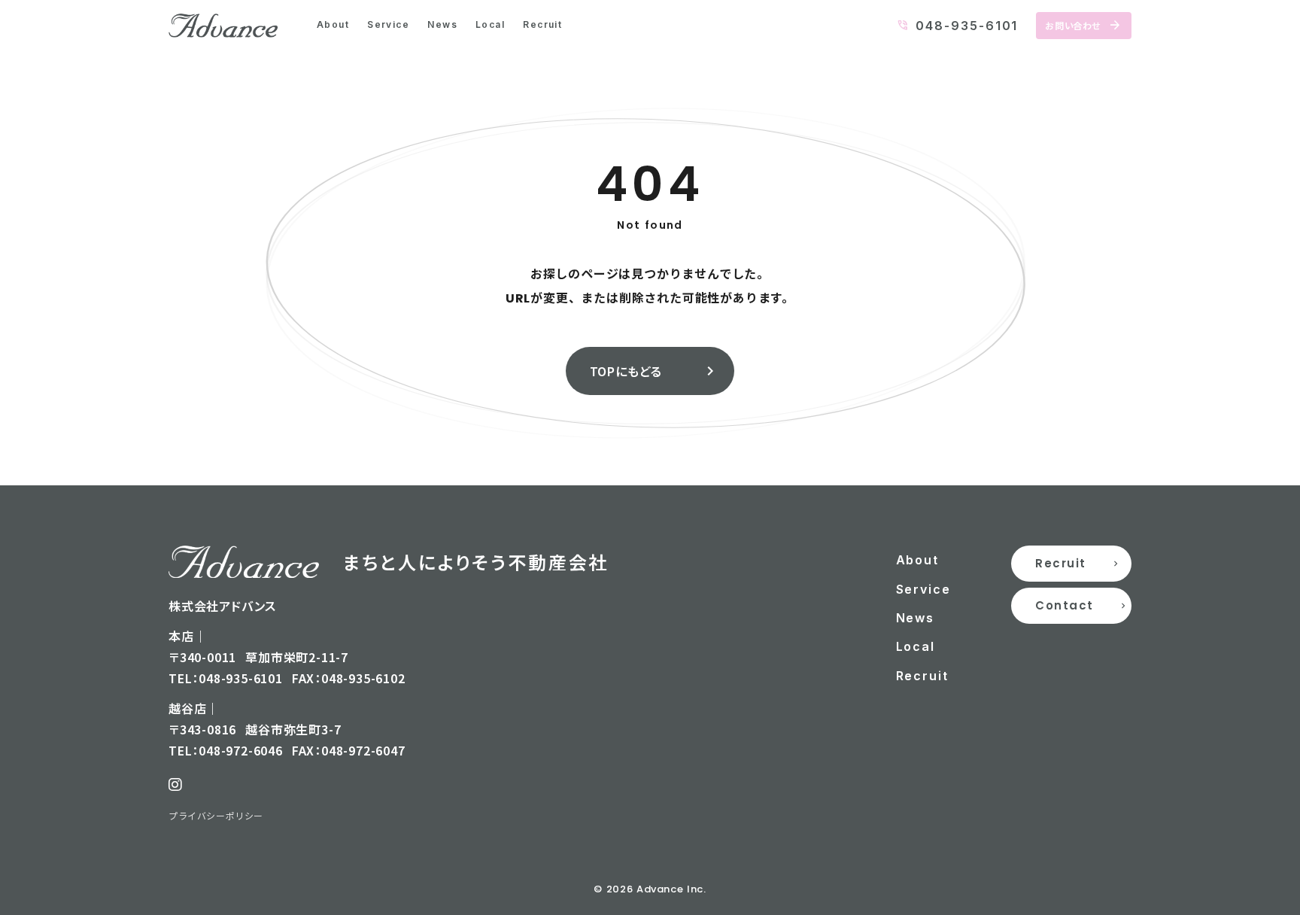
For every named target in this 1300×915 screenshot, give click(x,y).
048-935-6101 (967, 25)
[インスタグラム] (175, 784)
